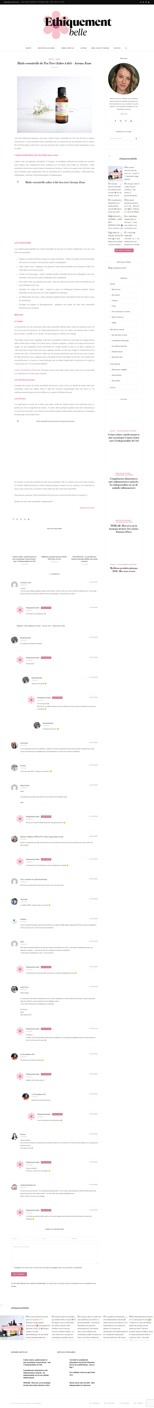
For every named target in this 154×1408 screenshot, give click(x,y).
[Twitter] (5, 87)
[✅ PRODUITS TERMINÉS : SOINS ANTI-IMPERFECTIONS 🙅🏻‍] (115, 222)
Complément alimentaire (120, 340)
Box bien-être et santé (119, 335)
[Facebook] (5, 81)
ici (86, 495)
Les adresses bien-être (119, 346)
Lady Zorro (24, 987)
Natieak (23, 919)
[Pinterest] (5, 92)
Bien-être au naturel (46, 48)
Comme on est (25, 583)
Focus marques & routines (121, 311)
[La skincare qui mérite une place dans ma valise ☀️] (115, 173)
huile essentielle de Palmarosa (28, 370)
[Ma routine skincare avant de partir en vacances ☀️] (131, 173)
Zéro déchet (116, 381)
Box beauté (116, 295)
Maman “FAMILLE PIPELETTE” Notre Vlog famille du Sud (41, 837)
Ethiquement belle (32, 608)
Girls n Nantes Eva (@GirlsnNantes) (33, 879)
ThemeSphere (37, 1403)
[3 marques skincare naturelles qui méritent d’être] (115, 190)
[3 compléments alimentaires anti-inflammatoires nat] (115, 206)
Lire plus (123, 114)
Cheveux (115, 300)
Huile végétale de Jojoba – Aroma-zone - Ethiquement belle (44, 626)
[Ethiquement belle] (77, 25)
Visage (58, 59)
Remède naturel (117, 352)
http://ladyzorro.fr (26, 1015)
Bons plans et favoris (100, 48)
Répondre (94, 582)
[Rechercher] (125, 48)
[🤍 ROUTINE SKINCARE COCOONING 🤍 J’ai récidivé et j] (131, 239)
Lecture (83, 48)
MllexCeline (24, 785)
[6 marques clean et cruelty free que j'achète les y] (131, 190)
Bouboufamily (25, 638)
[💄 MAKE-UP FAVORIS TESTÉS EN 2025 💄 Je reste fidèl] (115, 239)
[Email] (5, 98)
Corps (114, 306)
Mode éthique (116, 375)
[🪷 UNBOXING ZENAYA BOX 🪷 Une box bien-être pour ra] (131, 222)
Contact (117, 48)
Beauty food (116, 289)
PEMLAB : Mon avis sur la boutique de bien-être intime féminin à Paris (123, 528)
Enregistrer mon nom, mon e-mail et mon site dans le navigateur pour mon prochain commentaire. (48, 1268)
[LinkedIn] (5, 104)
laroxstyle (24, 743)
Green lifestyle (68, 48)
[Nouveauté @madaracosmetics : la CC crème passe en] (131, 206)
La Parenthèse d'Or (27, 1054)
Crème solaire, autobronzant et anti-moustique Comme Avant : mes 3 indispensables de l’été (24, 559)
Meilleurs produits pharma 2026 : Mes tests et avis (42, 2)
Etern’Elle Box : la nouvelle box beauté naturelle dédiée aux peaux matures (84, 559)
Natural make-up (117, 317)
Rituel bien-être (117, 357)
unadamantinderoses (28, 1185)
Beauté (28, 48)
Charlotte (23, 899)
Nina (22, 942)
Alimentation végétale (119, 370)
